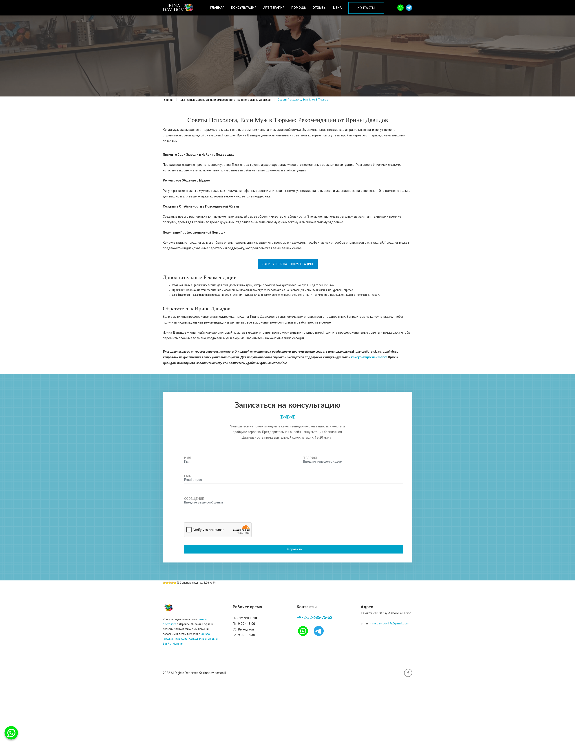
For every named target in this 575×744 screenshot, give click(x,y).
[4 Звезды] (172, 583)
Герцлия (168, 638)
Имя (187, 458)
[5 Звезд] (175, 583)
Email (188, 476)
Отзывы (319, 7)
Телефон (310, 458)
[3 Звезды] (169, 583)
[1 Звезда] (164, 583)
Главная (217, 7)
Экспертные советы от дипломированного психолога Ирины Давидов (225, 99)
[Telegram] (409, 7)
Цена (337, 7)
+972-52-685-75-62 (314, 618)
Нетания (178, 643)
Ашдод (193, 638)
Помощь (298, 7)
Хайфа (205, 634)
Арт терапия (274, 7)
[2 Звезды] (167, 583)
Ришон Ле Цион (209, 638)
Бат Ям (167, 643)
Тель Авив (181, 638)
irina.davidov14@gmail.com (389, 623)
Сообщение (194, 499)
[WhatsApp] (400, 7)
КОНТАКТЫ (366, 8)
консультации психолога (369, 357)
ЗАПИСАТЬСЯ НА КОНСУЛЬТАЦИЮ (287, 264)
